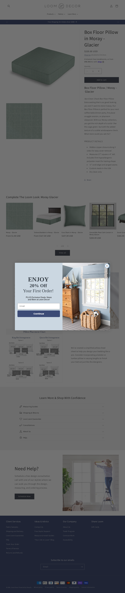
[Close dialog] (107, 266)
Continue (38, 313)
